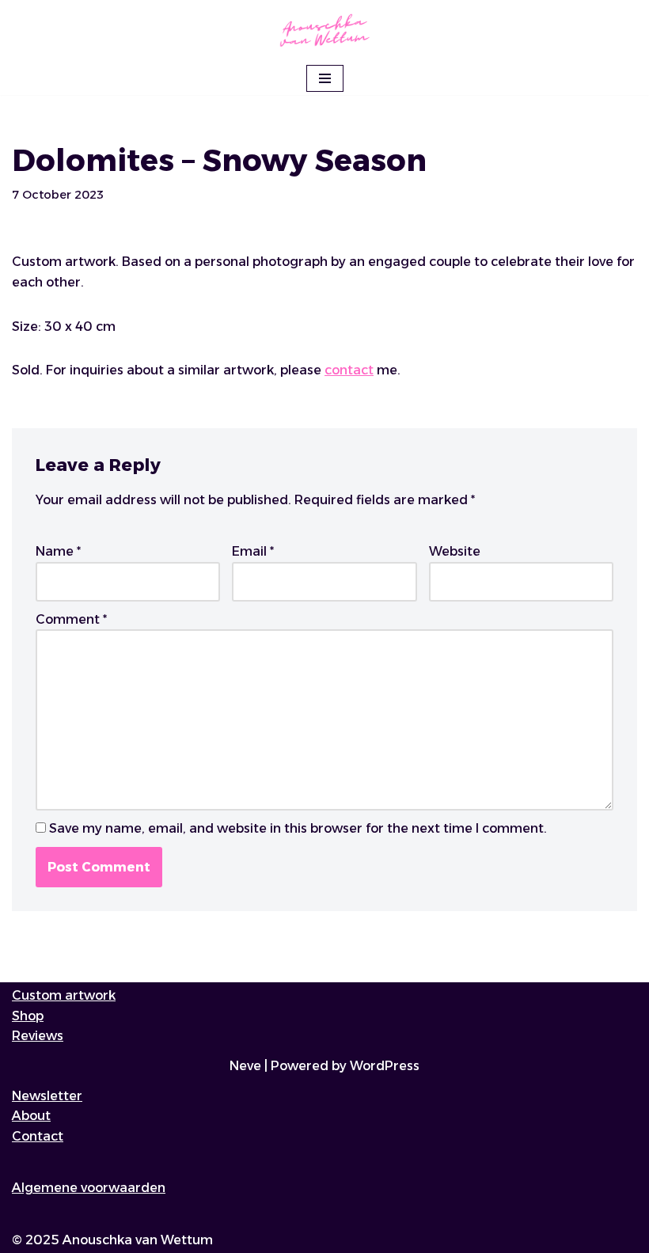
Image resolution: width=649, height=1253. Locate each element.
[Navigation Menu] (324, 78)
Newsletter (47, 1095)
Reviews (37, 1035)
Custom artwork (64, 995)
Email (253, 551)
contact (349, 370)
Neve (245, 1065)
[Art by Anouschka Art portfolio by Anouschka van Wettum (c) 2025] (324, 31)
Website (454, 551)
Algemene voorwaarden (88, 1187)
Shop (28, 1015)
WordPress (384, 1065)
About (31, 1115)
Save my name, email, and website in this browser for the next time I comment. (298, 828)
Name (58, 551)
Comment (71, 619)
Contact (37, 1136)
